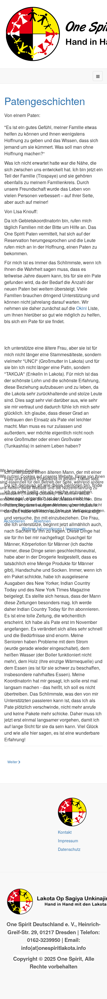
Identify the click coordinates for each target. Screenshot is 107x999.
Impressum (75, 528)
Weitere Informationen (42, 528)
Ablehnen (42, 521)
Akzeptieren (14, 521)
